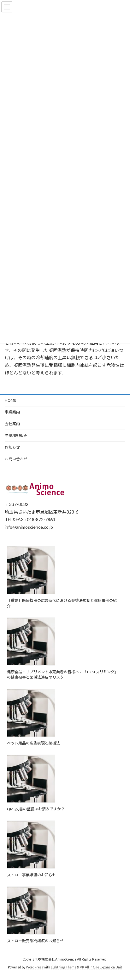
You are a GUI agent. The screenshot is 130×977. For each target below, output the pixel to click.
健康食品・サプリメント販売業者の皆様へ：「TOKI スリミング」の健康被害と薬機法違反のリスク (62, 674)
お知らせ (12, 447)
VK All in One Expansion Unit (101, 967)
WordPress (34, 967)
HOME (10, 400)
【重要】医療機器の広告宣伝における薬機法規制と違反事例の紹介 (62, 603)
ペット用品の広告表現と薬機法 (33, 743)
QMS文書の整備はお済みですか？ (36, 809)
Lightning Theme (63, 967)
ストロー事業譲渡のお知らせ (31, 874)
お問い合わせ (16, 459)
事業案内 (12, 412)
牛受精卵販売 (16, 435)
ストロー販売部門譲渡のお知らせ (35, 940)
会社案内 (12, 423)
